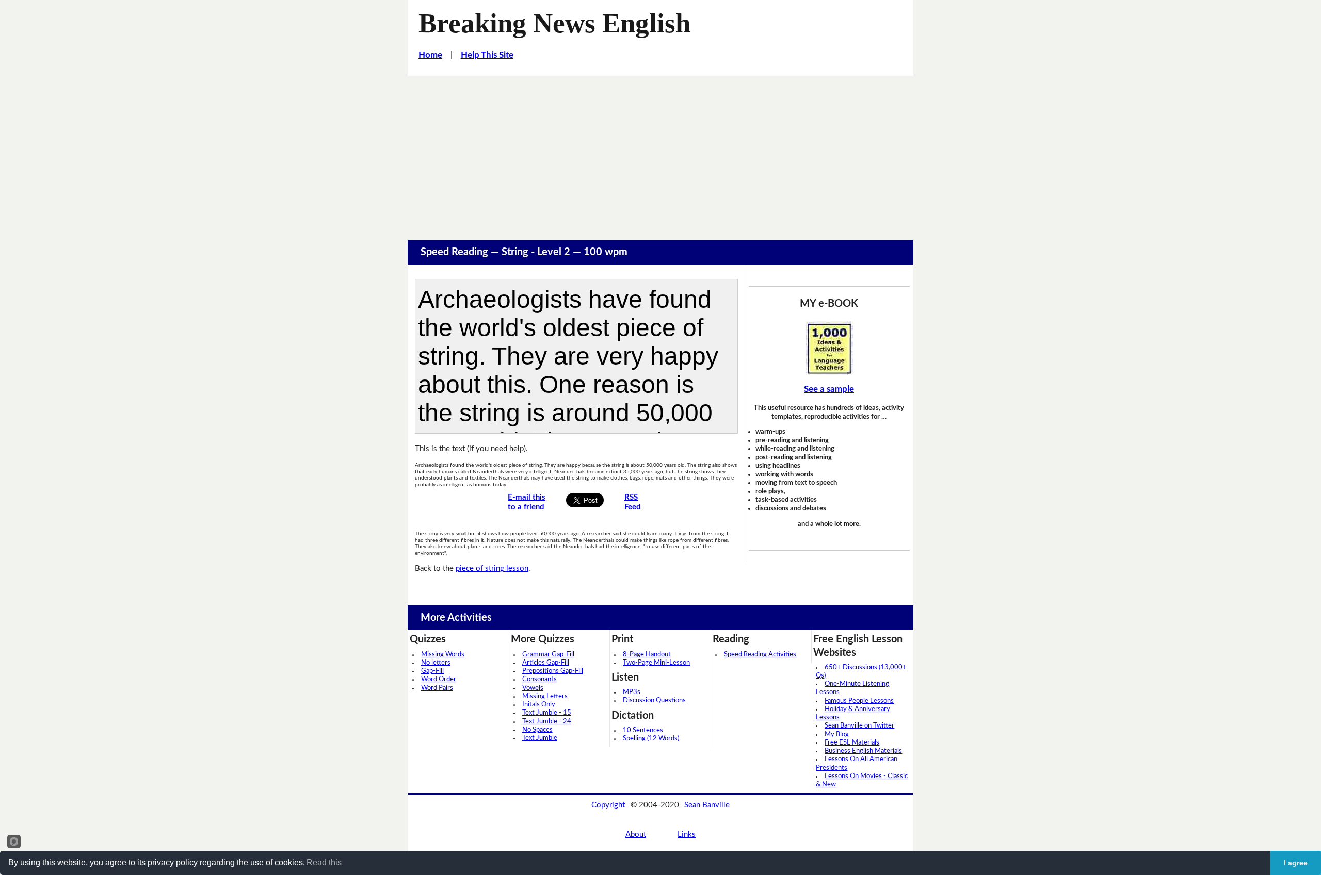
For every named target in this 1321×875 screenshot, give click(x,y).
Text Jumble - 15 (546, 712)
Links (687, 834)
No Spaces (537, 730)
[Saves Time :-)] (829, 348)
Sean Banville (707, 805)
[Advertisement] (660, 153)
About (635, 834)
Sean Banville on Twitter (859, 725)
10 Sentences (643, 730)
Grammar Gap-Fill (548, 654)
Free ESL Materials (852, 742)
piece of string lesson (492, 568)
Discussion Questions (654, 700)
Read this (324, 862)
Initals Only (538, 704)
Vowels (532, 688)
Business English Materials (863, 751)
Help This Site (487, 55)
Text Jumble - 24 (546, 721)
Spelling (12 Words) (651, 738)
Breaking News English (554, 23)
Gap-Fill (432, 671)
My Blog (837, 734)
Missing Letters (545, 696)
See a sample (829, 389)
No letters (435, 662)
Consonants (539, 679)
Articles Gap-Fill (545, 662)
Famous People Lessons (859, 701)
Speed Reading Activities (760, 654)
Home (430, 55)
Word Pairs (437, 688)
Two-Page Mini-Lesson (656, 662)
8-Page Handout (647, 654)
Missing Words (442, 654)
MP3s (631, 692)
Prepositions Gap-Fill (552, 671)
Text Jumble (539, 738)
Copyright (608, 805)
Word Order (438, 679)
